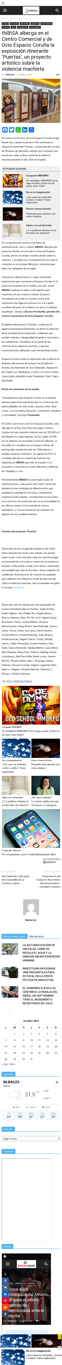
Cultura (6, 27)
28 (5, 1059)
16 (23, 1046)
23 (23, 1052)
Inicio (4, 18)
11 (39, 1040)
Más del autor (37, 936)
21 (5, 1052)
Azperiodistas (46, 23)
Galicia (5, 23)
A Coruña (14, 23)
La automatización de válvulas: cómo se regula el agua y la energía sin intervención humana (41, 952)
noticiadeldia (35, 27)
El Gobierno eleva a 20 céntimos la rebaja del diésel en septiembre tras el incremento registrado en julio (40, 995)
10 (31, 1040)
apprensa (35, 23)
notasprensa (22, 27)
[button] (57, 10)
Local (13, 27)
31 (31, 1059)
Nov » (12, 1064)
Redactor (10, 74)
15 (14, 1046)
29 (14, 1059)
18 (39, 1046)
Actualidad (25, 23)
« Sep (4, 1064)
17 (31, 1046)
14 (5, 1046)
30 (23, 1059)
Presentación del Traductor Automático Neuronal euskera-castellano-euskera (48, 881)
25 (39, 1052)
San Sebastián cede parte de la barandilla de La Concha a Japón (15, 880)
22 (14, 1052)
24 (31, 1052)
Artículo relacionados (15, 936)
